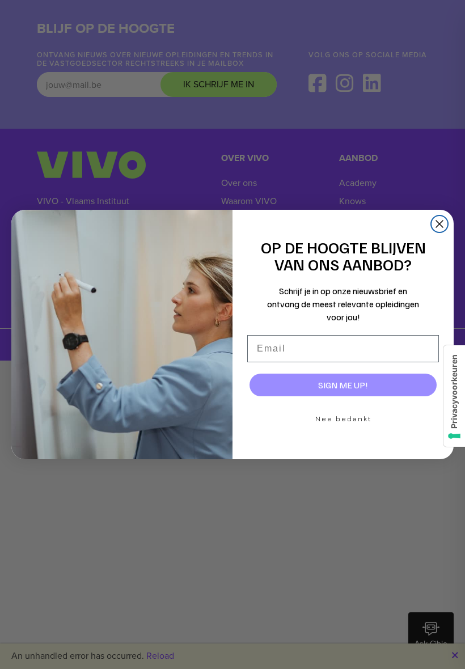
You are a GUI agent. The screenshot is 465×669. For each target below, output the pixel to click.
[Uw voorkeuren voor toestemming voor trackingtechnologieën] (454, 396)
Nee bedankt (343, 418)
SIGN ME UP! (343, 385)
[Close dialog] (439, 223)
